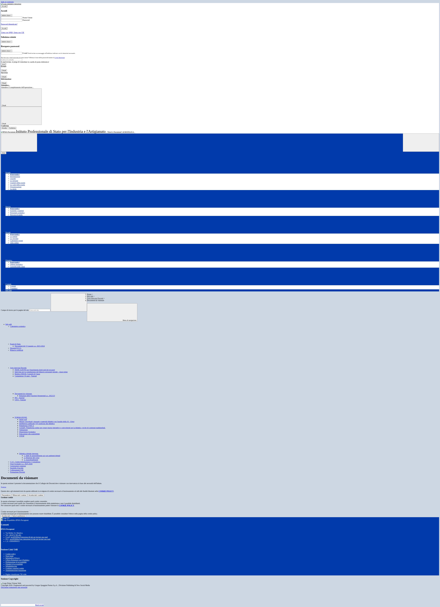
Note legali (9, 556)
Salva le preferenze (18, 516)
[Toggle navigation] (19, 143)
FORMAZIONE (21, 417)
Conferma (12, 128)
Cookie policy (11, 554)
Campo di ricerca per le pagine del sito (15, 310)
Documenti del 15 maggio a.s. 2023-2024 (30, 346)
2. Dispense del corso (31, 458)
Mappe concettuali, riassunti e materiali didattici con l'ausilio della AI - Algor (46, 422)
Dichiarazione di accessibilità (16, 562)
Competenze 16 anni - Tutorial (26, 376)
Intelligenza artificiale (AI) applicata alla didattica (37, 424)
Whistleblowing (11, 566)
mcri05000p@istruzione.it (29, 537)
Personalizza (6, 495)
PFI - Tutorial (19, 398)
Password (26, 20)
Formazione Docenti (17, 472)
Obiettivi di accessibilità (14, 564)
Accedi (4, 6)
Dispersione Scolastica (27, 432)
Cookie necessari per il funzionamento (15, 512)
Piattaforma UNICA (26, 426)
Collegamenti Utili (16, 470)
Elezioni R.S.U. (16, 348)
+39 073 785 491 (15, 535)
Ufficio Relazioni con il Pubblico (17, 560)
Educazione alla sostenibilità (29, 434)
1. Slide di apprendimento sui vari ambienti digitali (42, 456)
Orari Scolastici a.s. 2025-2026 (21, 464)
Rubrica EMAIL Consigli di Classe (27, 374)
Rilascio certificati (16, 350)
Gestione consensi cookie (15, 568)
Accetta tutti (36, 495)
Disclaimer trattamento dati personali (14, 587)
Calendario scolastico (17, 326)
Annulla (4, 128)
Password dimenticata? (9, 24)
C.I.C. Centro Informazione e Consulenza (25, 462)
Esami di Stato (15, 344)
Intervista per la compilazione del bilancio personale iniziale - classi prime (41, 372)
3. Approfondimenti (31, 460)
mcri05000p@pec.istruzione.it (30, 539)
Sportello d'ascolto (16, 468)
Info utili (90, 296)
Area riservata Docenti (95, 298)
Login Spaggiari (60, 57)
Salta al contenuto (7, 2)
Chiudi (4, 70)
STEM (21, 436)
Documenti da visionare (23, 394)
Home (89, 294)
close (3, 153)
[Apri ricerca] (421, 143)
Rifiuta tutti (19, 495)
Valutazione (23, 430)
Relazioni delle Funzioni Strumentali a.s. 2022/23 (37, 396)
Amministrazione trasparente (16, 570)
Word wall (23, 419)
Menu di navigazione (129, 320)
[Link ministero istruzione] (11, 4)
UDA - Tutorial (20, 400)
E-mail (25, 53)
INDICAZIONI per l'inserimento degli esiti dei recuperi (35, 370)
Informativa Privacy (13, 558)
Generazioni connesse (18, 466)
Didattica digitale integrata (29, 454)
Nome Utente (27, 18)
